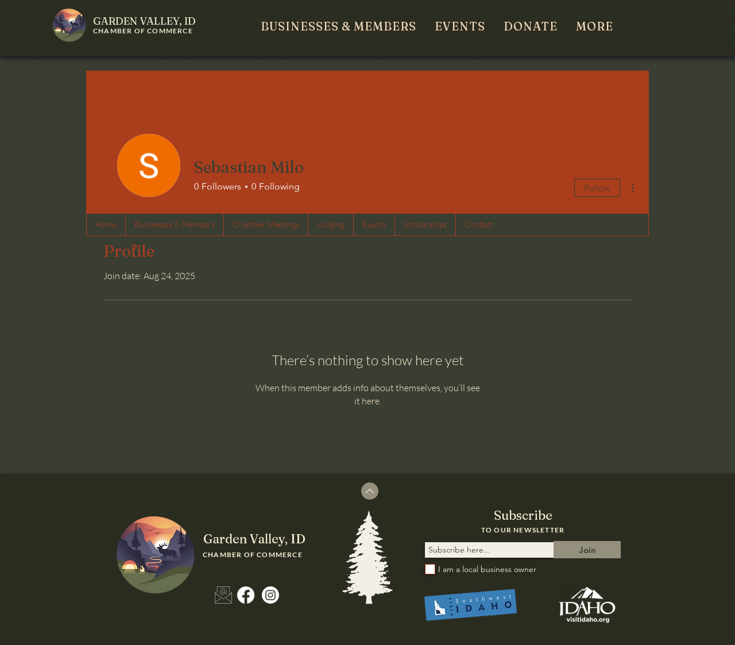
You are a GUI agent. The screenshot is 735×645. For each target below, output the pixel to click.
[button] (338, 26)
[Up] (369, 491)
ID (144, 21)
